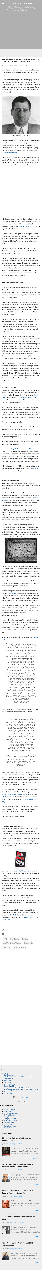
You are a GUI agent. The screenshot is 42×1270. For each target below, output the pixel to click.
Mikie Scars (8, 1093)
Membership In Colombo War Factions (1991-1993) (21, 1090)
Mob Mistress (17, 915)
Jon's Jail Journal (9, 1115)
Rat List (6, 1091)
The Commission (9, 1084)
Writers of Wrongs (10, 1109)
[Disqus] (21, 980)
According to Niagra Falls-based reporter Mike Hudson (20, 449)
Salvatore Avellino (7, 797)
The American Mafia (10, 1120)
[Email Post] (3, 935)
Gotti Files (7, 1082)
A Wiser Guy (8, 1124)
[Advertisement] (21, 34)
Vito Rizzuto (12, 593)
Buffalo (5, 939)
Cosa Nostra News (21, 3)
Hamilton (25, 939)
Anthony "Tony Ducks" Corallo (12, 794)
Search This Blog (9, 1086)
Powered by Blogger (22, 1097)
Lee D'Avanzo (8, 1075)
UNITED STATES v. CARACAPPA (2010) (18, 1077)
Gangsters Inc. (8, 1117)
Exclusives (7, 1080)
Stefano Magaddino (26, 226)
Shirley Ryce (7, 947)
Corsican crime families (10, 153)
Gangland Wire (9, 1122)
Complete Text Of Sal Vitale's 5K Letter (17, 1088)
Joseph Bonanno (9, 268)
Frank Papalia (14, 939)
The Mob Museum (10, 1128)
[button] (39, 60)
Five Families (8, 1079)
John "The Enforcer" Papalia (12, 943)
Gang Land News (10, 1126)
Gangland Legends (10, 1119)
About (6, 1073)
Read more (36, 1158)
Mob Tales (7, 1111)
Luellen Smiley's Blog (11, 1113)
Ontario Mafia (28, 943)
